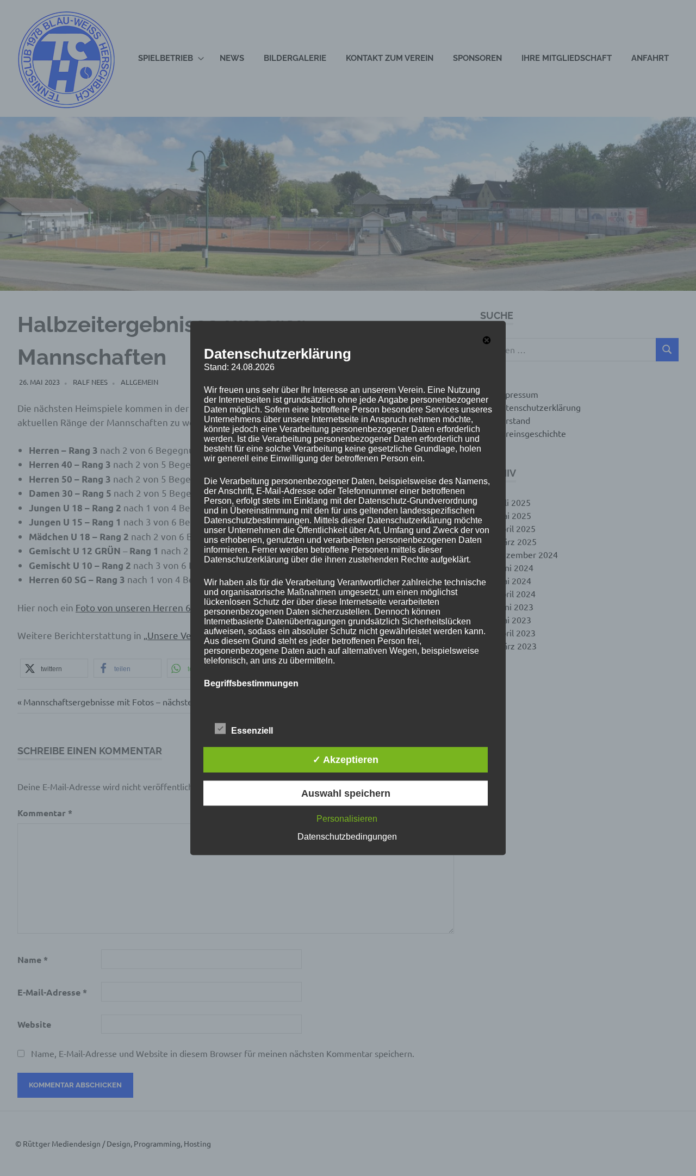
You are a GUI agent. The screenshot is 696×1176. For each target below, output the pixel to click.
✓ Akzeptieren (345, 759)
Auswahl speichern (345, 792)
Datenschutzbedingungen (347, 836)
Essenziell (252, 730)
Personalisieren (346, 818)
